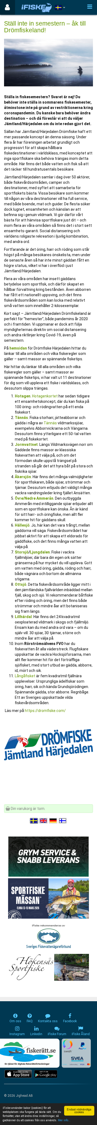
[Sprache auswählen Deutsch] (53, 821)
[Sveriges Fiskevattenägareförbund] (49, 936)
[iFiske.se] (36, 7)
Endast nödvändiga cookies (79, 1110)
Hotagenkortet (45, 396)
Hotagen (22, 396)
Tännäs (21, 417)
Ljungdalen (40, 552)
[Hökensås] (48, 967)
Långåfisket (25, 676)
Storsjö (22, 552)
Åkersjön (23, 477)
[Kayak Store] (48, 856)
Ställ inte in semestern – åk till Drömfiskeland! (45, 27)
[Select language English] (43, 821)
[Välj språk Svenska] (34, 821)
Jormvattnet (26, 444)
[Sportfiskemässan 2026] (48, 898)
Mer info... (64, 1120)
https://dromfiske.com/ (45, 710)
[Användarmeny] (7, 7)
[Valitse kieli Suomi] (63, 821)
